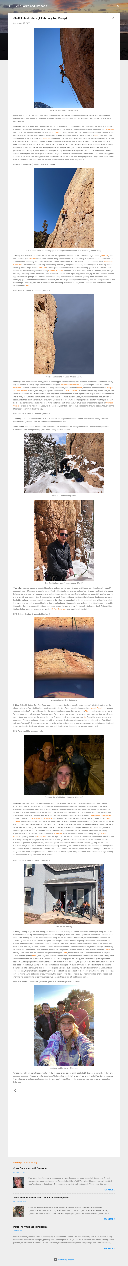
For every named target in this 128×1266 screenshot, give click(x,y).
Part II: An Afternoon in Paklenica (30, 1227)
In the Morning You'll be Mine (40, 818)
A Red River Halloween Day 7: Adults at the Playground (41, 1197)
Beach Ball (41, 836)
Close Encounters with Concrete (29, 1168)
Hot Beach (58, 833)
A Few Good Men (59, 609)
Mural (65, 953)
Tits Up (88, 711)
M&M (34, 956)
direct (96, 135)
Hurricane (46, 138)
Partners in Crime (55, 270)
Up (85, 717)
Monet (107, 950)
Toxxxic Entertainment (70, 385)
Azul (27, 286)
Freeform (104, 255)
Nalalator (17, 388)
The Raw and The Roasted (100, 815)
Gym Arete (109, 129)
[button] (113, 18)
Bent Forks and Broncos (30, 6)
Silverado (32, 258)
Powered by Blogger (65, 1259)
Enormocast (57, 132)
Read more (109, 1190)
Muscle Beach (96, 708)
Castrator (42, 267)
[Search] (118, 7)
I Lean (79, 388)
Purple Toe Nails (70, 391)
